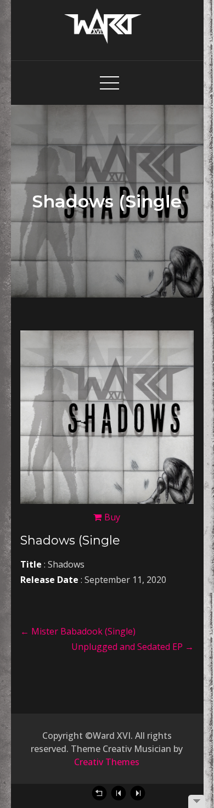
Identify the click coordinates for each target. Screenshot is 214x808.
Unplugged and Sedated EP (132, 647)
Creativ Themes (106, 762)
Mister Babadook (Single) (78, 631)
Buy (112, 517)
